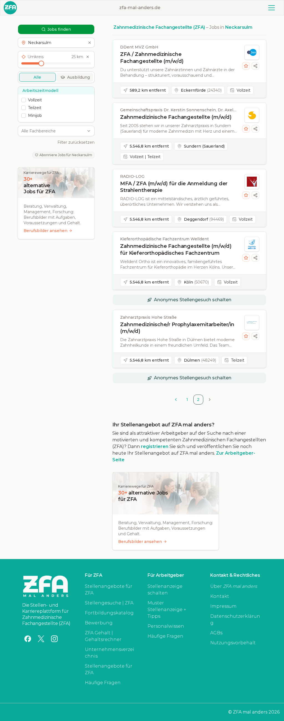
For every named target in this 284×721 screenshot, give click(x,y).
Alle (37, 77)
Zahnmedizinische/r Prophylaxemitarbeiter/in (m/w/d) (177, 327)
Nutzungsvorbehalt (233, 642)
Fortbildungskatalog (109, 613)
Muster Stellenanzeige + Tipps (167, 609)
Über (233, 586)
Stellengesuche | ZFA (109, 603)
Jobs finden (59, 29)
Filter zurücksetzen (76, 142)
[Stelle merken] (246, 66)
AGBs (216, 632)
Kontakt (219, 596)
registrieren (154, 446)
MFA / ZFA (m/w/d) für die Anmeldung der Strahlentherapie (173, 187)
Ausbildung (78, 77)
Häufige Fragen (103, 682)
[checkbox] (23, 100)
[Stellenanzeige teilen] (255, 66)
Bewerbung (99, 622)
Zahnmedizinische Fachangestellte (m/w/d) (176, 117)
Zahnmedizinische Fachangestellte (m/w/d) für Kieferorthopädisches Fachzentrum (176, 249)
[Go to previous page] (176, 400)
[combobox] (53, 131)
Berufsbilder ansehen (45, 230)
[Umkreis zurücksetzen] (87, 56)
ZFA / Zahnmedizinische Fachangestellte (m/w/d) (152, 57)
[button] (56, 43)
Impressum (223, 606)
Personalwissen (166, 626)
